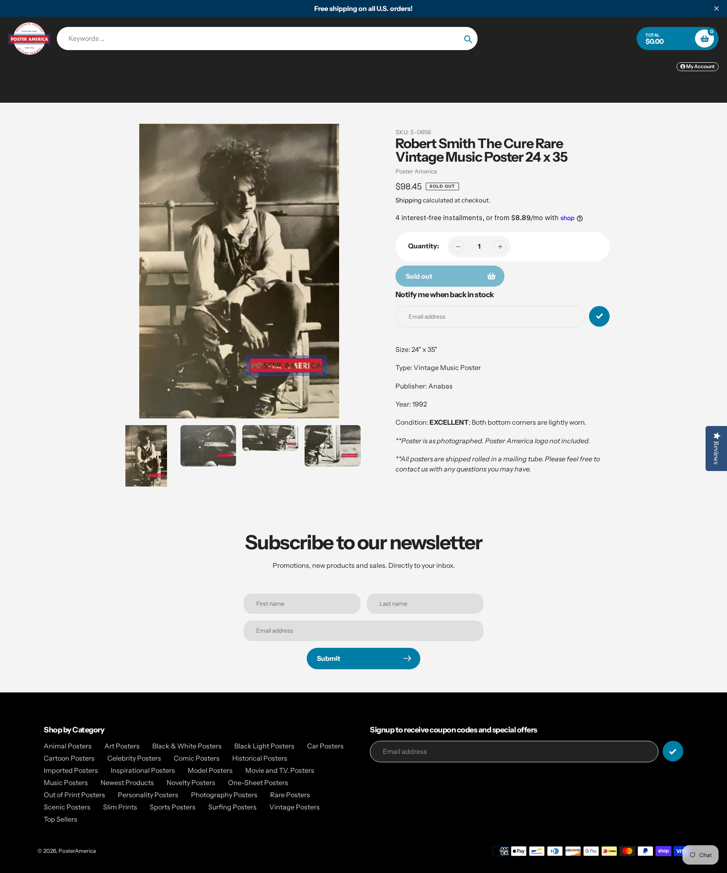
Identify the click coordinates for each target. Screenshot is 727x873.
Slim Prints (120, 807)
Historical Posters (259, 758)
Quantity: (423, 246)
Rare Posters (290, 794)
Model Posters (210, 770)
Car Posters (325, 746)
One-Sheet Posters (258, 782)
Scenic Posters (67, 807)
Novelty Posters (191, 782)
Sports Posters (173, 807)
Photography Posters (224, 794)
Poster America (416, 171)
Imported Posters (71, 770)
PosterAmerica (77, 850)
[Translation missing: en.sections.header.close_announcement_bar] (716, 8)
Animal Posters (68, 746)
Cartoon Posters (69, 758)
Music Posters (66, 782)
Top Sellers (60, 819)
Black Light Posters (264, 746)
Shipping (408, 200)
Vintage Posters (294, 807)
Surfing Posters (232, 807)
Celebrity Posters (134, 758)
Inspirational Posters (143, 770)
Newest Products (127, 782)
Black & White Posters (187, 746)
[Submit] (673, 751)
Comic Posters (197, 758)
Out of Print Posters (74, 794)
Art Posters (122, 746)
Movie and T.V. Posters (279, 770)
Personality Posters (148, 794)
